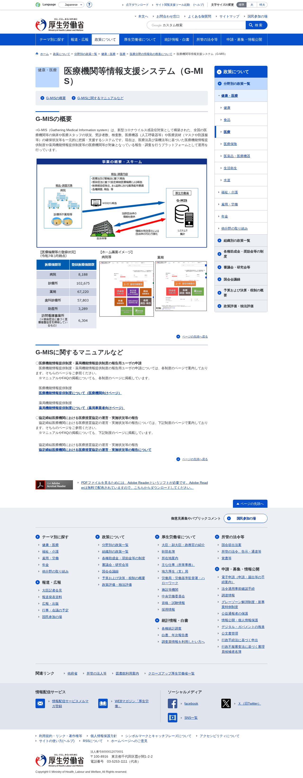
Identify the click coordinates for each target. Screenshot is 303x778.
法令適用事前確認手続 (238, 589)
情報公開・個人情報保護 (240, 620)
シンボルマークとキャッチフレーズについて (158, 736)
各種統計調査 (172, 628)
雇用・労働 (229, 204)
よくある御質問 (199, 16)
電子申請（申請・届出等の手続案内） (243, 579)
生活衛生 (230, 168)
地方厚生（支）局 (175, 571)
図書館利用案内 (127, 673)
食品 (227, 120)
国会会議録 (232, 279)
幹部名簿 (168, 551)
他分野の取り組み (234, 228)
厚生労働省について (179, 537)
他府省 (72, 673)
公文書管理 (230, 633)
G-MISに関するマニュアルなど (100, 98)
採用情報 (168, 609)
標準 (241, 4)
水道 (227, 180)
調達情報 (228, 595)
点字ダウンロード (137, 4)
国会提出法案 (231, 545)
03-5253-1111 (117, 761)
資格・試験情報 (173, 603)
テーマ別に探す (55, 537)
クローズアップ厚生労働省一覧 (171, 673)
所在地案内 (170, 558)
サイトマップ (229, 16)
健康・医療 (229, 96)
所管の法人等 (97, 673)
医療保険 (230, 144)
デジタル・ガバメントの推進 (243, 627)
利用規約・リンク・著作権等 (60, 736)
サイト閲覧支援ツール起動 (173, 4)
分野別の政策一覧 (237, 83)
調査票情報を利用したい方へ (183, 642)
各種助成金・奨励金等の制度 (243, 253)
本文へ (143, 16)
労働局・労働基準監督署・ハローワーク (183, 580)
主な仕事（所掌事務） (178, 565)
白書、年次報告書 (175, 635)
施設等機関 (170, 589)
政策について (236, 71)
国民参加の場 (257, 16)
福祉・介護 (229, 192)
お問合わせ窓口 (168, 16)
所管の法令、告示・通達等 (241, 551)
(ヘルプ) (198, 4)
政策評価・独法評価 (239, 306)
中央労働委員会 (173, 596)
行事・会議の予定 (55, 610)
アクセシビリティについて (220, 736)
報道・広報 (51, 582)
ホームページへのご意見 (129, 741)
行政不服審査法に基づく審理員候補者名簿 (243, 649)
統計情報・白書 (175, 620)
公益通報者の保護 (235, 613)
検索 (259, 25)
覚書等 (227, 558)
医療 (227, 132)
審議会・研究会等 (237, 267)
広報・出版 (50, 603)
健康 (227, 108)
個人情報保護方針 (103, 736)
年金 (224, 216)
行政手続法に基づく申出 (240, 640)
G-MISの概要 (56, 98)
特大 (262, 4)
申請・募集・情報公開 (240, 569)
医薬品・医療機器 (237, 156)
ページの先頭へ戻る (195, 336)
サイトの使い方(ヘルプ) (57, 741)
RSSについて (93, 741)
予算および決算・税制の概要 (243, 292)
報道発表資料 (52, 597)
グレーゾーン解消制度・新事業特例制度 (243, 604)
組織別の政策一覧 (237, 240)
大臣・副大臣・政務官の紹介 (183, 545)
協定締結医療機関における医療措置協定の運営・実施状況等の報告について (95, 450)
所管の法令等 (233, 537)
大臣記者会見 (52, 590)
